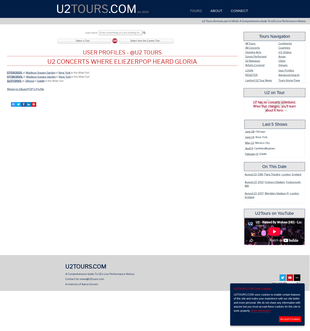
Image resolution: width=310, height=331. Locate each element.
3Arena (29, 81)
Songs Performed (255, 56)
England (296, 174)
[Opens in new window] (283, 279)
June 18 (249, 131)
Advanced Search (288, 74)
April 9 (249, 148)
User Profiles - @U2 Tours (122, 52)
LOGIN (249, 70)
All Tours (250, 43)
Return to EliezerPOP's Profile (25, 89)
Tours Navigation (274, 36)
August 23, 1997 (254, 193)
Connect (239, 11)
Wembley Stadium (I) (277, 193)
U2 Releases (252, 60)
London (286, 174)
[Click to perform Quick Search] (144, 33)
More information (261, 310)
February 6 (251, 154)
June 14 (249, 137)
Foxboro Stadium (275, 182)
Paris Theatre (272, 174)
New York (64, 72)
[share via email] (13, 104)
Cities (281, 60)
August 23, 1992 (254, 182)
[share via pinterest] (33, 104)
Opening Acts (253, 52)
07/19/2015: (15, 72)
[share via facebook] (23, 104)
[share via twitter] (18, 104)
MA (247, 185)
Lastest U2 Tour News (258, 80)
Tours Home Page (289, 80)
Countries (284, 47)
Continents (285, 43)
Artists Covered (254, 65)
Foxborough (293, 182)
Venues (283, 65)
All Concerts (252, 47)
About (216, 11)
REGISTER (251, 74)
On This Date (274, 166)
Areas (282, 56)
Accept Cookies (290, 319)
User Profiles (286, 70)
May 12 (249, 143)
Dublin (41, 81)
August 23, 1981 (254, 174)
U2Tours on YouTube (274, 213)
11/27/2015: (14, 81)
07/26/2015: (15, 76)
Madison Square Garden (40, 72)
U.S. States (285, 52)
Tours (195, 11)
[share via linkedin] (28, 104)
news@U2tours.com (92, 278)
